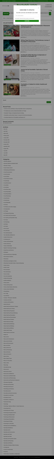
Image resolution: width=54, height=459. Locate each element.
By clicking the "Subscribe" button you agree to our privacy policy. (24, 18)
